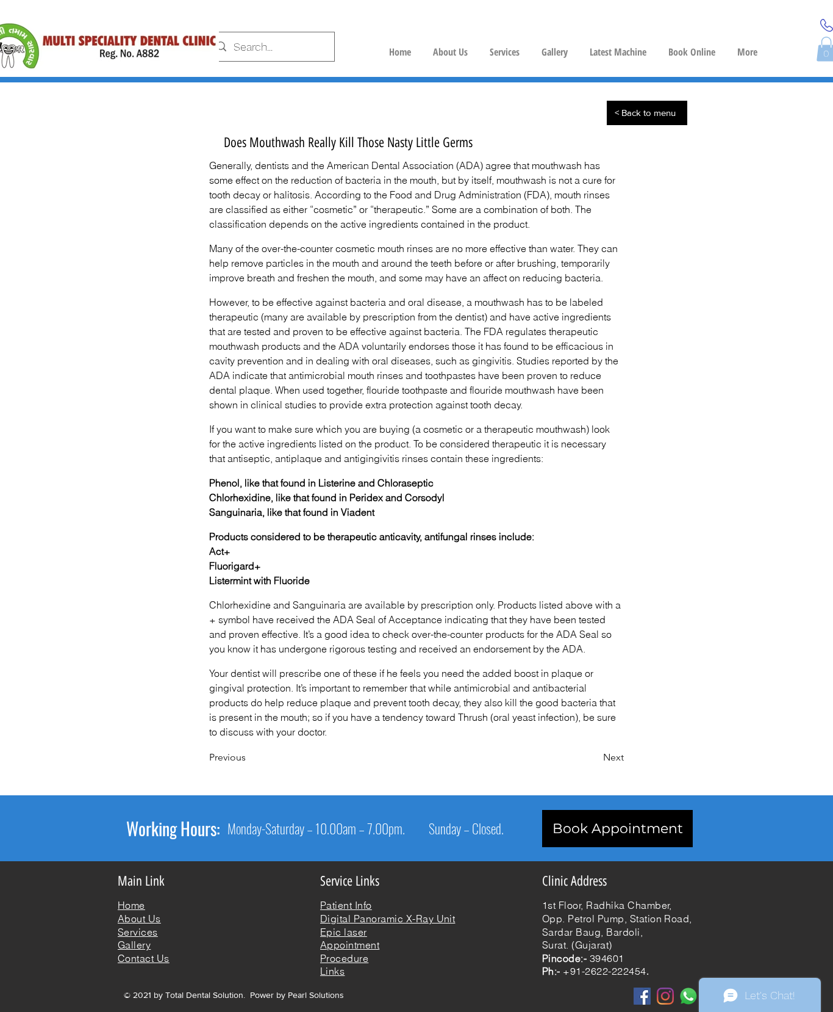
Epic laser (343, 932)
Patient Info (346, 905)
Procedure (344, 958)
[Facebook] (642, 996)
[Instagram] (665, 996)
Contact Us (144, 958)
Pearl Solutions (316, 995)
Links (332, 971)
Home (131, 905)
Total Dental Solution (204, 995)
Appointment (349, 945)
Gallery (134, 945)
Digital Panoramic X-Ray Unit (387, 919)
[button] (618, 46)
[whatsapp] (688, 996)
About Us (139, 919)
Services (138, 932)
